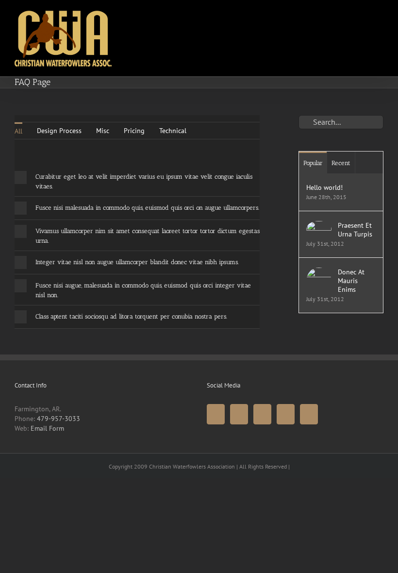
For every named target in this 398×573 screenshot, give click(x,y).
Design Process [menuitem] (59, 130)
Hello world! (324, 187)
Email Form (47, 428)
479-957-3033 (58, 418)
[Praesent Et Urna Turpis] (319, 225)
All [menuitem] (18, 131)
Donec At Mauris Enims (351, 281)
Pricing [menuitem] (134, 130)
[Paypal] (309, 414)
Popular (313, 163)
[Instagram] (286, 414)
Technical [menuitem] (172, 130)
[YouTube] (262, 414)
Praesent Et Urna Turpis (355, 229)
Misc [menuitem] (102, 130)
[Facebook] (216, 414)
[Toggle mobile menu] (379, 17)
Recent (341, 163)
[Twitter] (239, 414)
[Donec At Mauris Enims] (319, 272)
